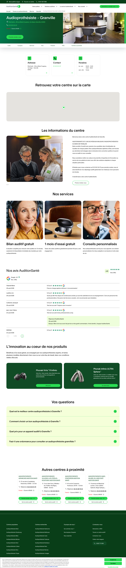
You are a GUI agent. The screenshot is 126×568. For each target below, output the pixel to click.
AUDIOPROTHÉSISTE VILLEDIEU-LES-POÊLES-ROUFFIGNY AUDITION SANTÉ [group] (51, 478)
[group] (13, 2)
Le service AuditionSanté (66, 6)
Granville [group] (38, 11)
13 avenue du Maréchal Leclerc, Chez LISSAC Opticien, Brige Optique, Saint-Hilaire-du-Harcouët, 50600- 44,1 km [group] (98, 486)
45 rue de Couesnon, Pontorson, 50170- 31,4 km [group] (75, 484)
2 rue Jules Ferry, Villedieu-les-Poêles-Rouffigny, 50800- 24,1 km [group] (52, 485)
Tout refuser (113, 563)
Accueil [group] (8, 11)
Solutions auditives (50, 6)
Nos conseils (81, 6)
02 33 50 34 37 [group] (12, 25)
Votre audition (36, 6)
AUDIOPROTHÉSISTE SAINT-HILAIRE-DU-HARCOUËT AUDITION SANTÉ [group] (97, 478)
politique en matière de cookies (51, 566)
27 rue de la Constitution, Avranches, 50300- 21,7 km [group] (29, 482)
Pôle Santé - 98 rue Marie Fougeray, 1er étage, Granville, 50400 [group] (26, 22)
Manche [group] (32, 11)
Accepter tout (113, 559)
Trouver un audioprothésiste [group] (20, 11)
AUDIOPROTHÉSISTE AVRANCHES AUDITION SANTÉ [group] (28, 477)
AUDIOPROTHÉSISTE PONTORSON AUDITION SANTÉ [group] (72, 478)
